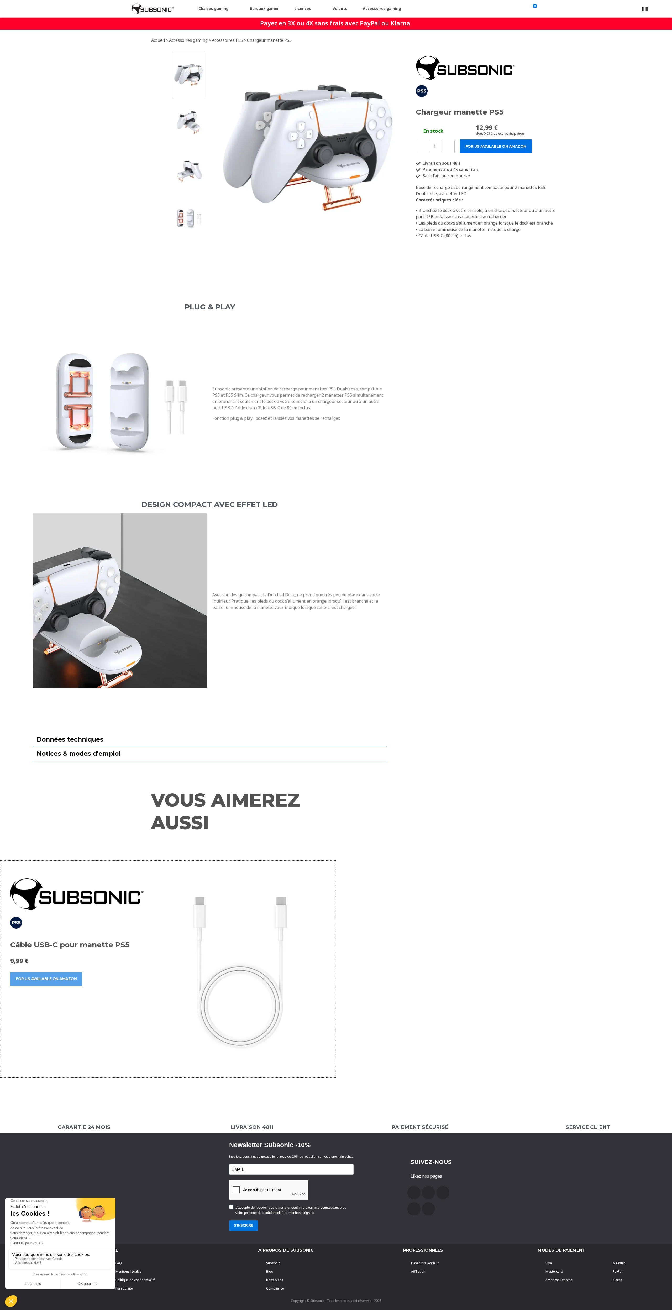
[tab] (210, 740)
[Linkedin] (428, 1208)
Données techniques (70, 739)
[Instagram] (414, 1208)
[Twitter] (442, 1192)
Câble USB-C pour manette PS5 (69, 944)
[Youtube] (428, 1192)
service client (588, 1127)
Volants (340, 8)
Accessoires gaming (382, 8)
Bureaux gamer (264, 8)
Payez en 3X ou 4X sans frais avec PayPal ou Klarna (335, 23)
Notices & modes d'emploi (78, 753)
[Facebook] (414, 1192)
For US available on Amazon (46, 978)
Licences (303, 8)
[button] (213, 146)
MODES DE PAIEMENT (561, 1250)
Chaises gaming (213, 8)
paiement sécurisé (420, 1127)
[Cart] (534, 8)
